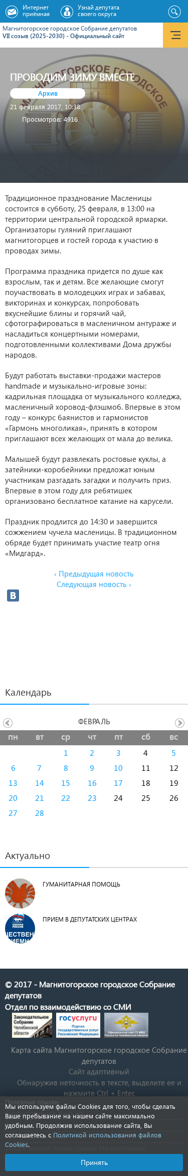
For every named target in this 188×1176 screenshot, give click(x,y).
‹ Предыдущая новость (94, 573)
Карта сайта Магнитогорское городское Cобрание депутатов (99, 1055)
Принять (94, 1162)
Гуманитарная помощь (81, 884)
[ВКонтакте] (13, 596)
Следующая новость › (94, 584)
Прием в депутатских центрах (90, 919)
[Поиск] (174, 12)
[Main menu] (175, 35)
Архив (48, 93)
